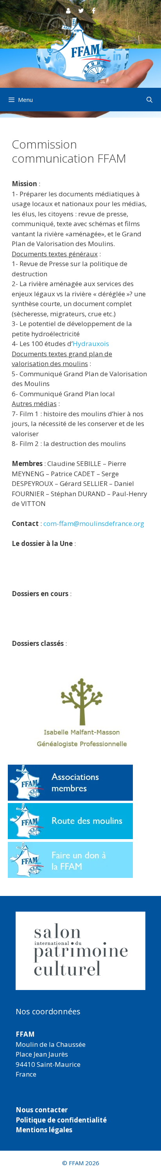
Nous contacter (42, 1109)
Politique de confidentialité (61, 1119)
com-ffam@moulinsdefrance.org (93, 523)
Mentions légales (44, 1129)
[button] (80, 951)
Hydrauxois (91, 343)
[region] (80, 951)
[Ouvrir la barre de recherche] (149, 99)
